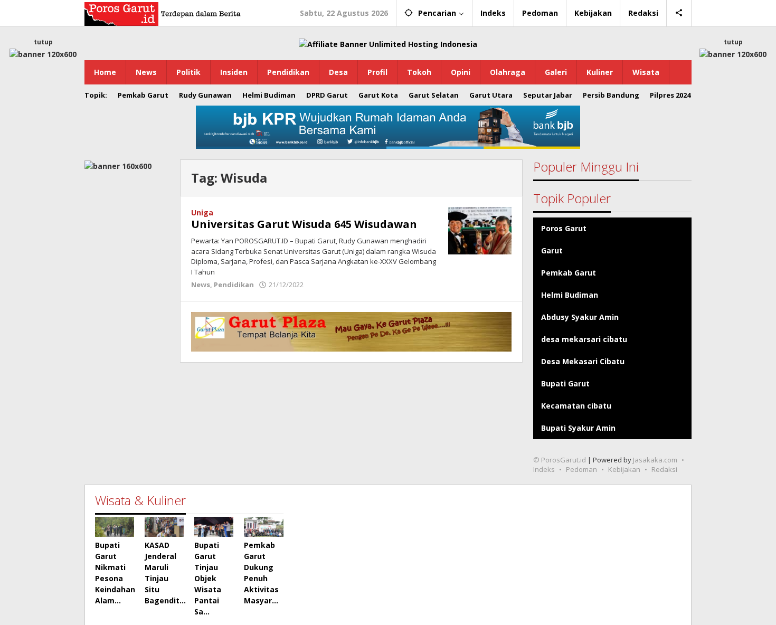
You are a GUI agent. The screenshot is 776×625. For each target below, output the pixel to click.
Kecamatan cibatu (576, 406)
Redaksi (664, 469)
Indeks (544, 469)
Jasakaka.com (655, 460)
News (200, 284)
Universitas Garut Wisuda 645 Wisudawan (304, 224)
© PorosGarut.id (559, 460)
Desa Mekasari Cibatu (582, 361)
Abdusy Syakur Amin (580, 317)
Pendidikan (234, 284)
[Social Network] (679, 13)
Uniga (202, 212)
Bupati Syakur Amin (578, 428)
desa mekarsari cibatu (584, 339)
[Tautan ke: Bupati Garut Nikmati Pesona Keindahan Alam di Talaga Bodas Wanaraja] (114, 526)
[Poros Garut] (163, 13)
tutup (43, 41)
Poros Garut (563, 228)
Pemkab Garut (568, 273)
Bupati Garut (565, 383)
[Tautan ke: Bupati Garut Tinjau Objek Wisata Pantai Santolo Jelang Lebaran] (213, 526)
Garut (552, 250)
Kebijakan (624, 469)
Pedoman (581, 469)
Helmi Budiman (569, 295)
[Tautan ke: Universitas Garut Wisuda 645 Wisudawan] (480, 230)
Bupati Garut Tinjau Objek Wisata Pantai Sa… (207, 578)
